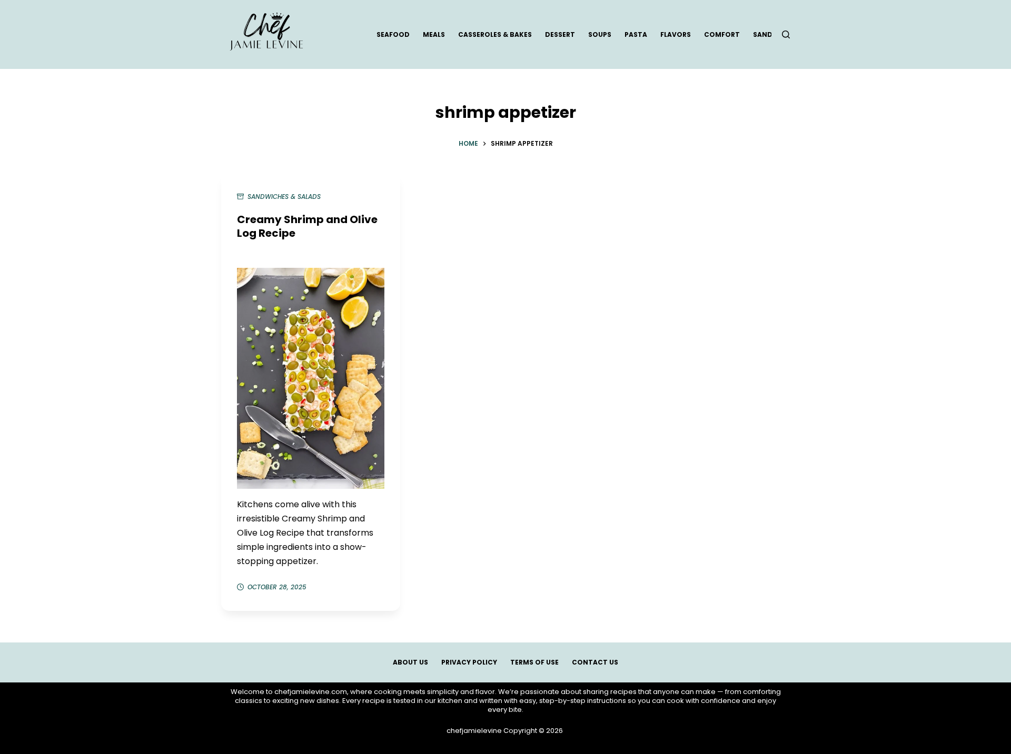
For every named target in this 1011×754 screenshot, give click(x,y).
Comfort (722, 34)
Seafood (393, 34)
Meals (434, 34)
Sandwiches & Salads (284, 196)
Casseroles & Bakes (495, 34)
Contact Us (595, 662)
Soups (599, 34)
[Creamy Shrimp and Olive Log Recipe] (310, 378)
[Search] (786, 34)
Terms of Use (534, 662)
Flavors (675, 34)
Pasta (636, 34)
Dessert (560, 34)
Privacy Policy (469, 662)
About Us (410, 662)
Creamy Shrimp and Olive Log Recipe (307, 226)
